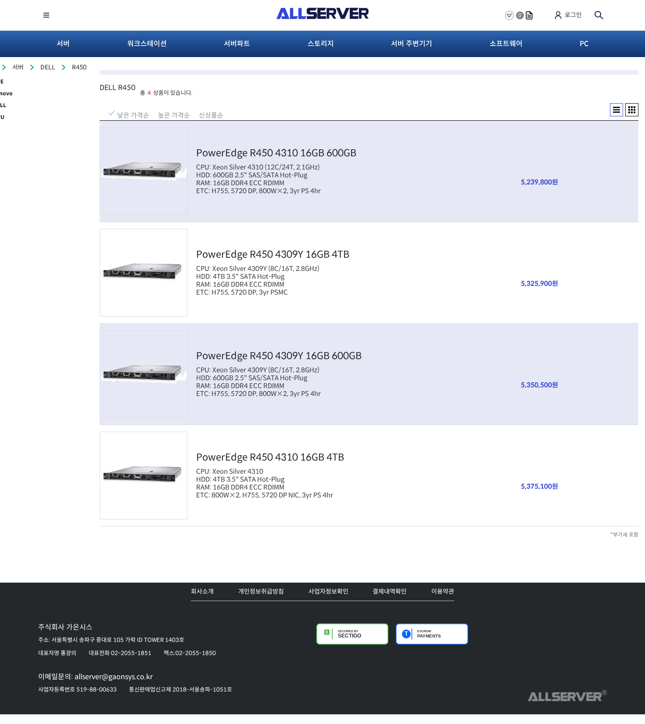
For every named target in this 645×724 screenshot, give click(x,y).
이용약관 (442, 591)
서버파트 (237, 43)
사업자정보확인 (328, 591)
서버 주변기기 (411, 43)
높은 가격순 (174, 114)
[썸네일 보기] (631, 109)
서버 (63, 43)
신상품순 (211, 114)
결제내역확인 (390, 591)
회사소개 (202, 591)
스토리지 (321, 43)
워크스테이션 (147, 43)
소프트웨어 (506, 43)
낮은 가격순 (133, 114)
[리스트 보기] (616, 109)
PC (584, 43)
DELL (47, 67)
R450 (79, 67)
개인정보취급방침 (261, 591)
